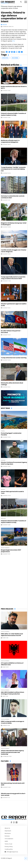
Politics (4, 24)
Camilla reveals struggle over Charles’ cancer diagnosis (13, 251)
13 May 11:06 (5, 637)
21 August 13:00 (6, 437)
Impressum (8, 831)
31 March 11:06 (6, 725)
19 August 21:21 (6, 200)
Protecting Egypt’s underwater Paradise (11, 434)
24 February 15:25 (6, 756)
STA (13, 41)
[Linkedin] (16, 822)
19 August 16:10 (6, 307)
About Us (7, 828)
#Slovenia (15, 58)
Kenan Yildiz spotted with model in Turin (12, 492)
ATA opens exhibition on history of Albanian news (12, 664)
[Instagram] (14, 822)
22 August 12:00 (6, 787)
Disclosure (8, 833)
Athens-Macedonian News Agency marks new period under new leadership (12, 752)
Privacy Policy (9, 846)
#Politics (5, 58)
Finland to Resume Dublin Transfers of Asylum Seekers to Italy (13, 114)
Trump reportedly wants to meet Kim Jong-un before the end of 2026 (13, 277)
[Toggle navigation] (25, 1)
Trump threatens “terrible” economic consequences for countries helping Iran (13, 169)
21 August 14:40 (6, 495)
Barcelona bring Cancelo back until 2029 (12, 784)
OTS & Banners (9, 838)
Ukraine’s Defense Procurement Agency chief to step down (14, 463)
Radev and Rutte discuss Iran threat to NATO (14, 87)
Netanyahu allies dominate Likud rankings (12, 383)
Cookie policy (9, 849)
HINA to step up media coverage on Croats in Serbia (12, 722)
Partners (7, 836)
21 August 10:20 (6, 466)
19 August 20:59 (6, 227)
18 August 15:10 (6, 387)
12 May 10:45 (5, 667)
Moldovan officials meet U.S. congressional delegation (10, 141)
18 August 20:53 (6, 360)
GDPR (6, 841)
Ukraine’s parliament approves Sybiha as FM (13, 304)
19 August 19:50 (6, 254)
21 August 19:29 (6, 90)
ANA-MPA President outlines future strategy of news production (12, 693)
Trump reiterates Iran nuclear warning (13, 358)
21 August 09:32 (6, 144)
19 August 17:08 (6, 281)
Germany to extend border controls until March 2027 (12, 197)
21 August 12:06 (6, 117)
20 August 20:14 (6, 173)
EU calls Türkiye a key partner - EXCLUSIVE (11, 331)
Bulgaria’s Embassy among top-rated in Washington (13, 224)
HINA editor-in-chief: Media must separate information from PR (12, 634)
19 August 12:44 (6, 334)
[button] (7, 52)
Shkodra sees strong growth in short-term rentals (13, 794)
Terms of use (8, 844)
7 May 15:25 (5, 696)
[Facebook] (12, 822)
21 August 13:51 (6, 554)
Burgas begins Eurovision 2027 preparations (11, 551)
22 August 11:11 (6, 797)
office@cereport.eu (12, 852)
